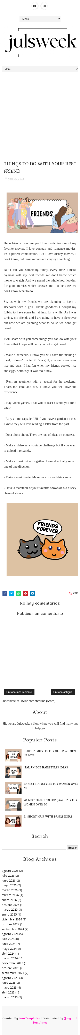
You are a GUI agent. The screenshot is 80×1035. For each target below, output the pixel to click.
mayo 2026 (9, 885)
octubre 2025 (10, 905)
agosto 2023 (10, 978)
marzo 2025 (10, 909)
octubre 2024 (10, 924)
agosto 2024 (10, 934)
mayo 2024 (9, 949)
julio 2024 (8, 939)
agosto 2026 (10, 871)
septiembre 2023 (13, 973)
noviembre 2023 (12, 963)
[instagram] (44, 6)
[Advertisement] (40, 116)
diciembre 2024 (12, 919)
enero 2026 (9, 900)
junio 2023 (9, 982)
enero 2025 (9, 914)
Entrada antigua (62, 692)
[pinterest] (35, 6)
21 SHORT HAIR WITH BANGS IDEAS (48, 816)
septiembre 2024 (13, 929)
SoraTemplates (29, 1018)
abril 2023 (8, 992)
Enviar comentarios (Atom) (37, 701)
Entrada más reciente (19, 692)
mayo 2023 (9, 987)
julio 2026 (8, 875)
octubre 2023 (10, 968)
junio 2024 (9, 944)
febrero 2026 (10, 895)
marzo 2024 (10, 958)
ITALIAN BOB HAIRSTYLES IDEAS (46, 767)
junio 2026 (9, 880)
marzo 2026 (10, 890)
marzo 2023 (10, 997)
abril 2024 (8, 953)
